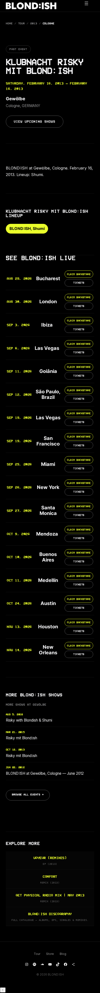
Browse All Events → (28, 794)
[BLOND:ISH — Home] (31, 6)
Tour (21, 23)
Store (50, 954)
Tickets (78, 282)
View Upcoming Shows (34, 121)
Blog (63, 954)
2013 (33, 23)
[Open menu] (88, 5)
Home (9, 23)
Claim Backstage (79, 274)
